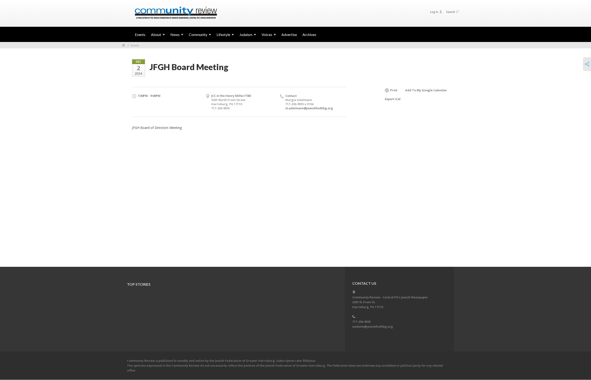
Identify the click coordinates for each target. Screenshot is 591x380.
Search (450, 12)
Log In (434, 12)
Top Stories (139, 284)
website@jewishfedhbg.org (372, 326)
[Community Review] (176, 13)
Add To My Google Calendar (426, 90)
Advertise (289, 34)
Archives (309, 34)
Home (123, 45)
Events (140, 34)
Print (393, 90)
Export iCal (393, 99)
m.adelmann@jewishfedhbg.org (309, 108)
